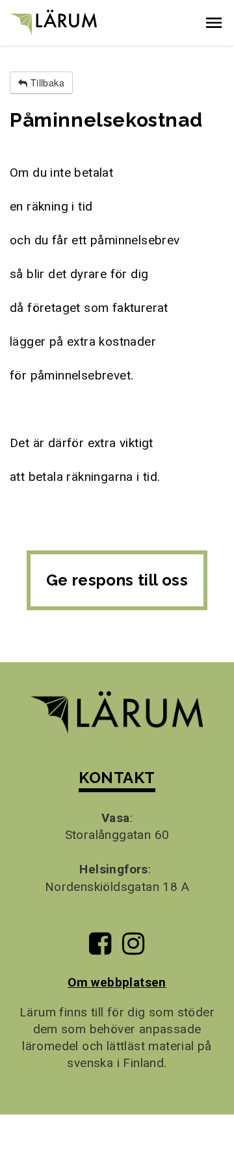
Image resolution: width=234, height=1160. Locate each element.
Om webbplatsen (117, 982)
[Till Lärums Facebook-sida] (100, 948)
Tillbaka (45, 82)
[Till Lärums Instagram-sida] (133, 948)
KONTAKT (117, 777)
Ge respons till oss (117, 580)
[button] (213, 22)
